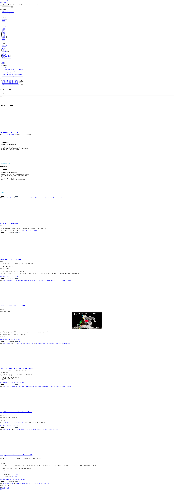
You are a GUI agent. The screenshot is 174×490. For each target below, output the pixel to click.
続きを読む (31, 230)
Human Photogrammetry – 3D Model (5, 163)
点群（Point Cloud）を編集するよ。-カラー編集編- (30, 331)
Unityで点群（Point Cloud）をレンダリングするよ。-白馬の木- (16, 412)
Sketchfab (2, 164)
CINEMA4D (4, 46)
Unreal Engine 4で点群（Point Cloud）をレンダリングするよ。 (12, 71)
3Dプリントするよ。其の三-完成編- (8, 13)
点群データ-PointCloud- (6, 56)
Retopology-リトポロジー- (6, 55)
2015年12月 (4, 36)
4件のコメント (60, 343)
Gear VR (3, 47)
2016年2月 (3, 34)
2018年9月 (3, 27)
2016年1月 (3, 35)
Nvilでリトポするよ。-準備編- (7, 72)
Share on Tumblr (16, 196)
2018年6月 (3, 29)
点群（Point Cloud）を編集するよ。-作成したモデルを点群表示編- (12, 74)
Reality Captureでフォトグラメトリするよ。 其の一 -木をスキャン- (12, 76)
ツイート (1, 85)
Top (0, 489)
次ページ (7, 487)
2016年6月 (3, 31)
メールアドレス (2, 93)
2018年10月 (4, 26)
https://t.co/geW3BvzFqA (15, 474)
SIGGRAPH (4, 52)
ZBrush (3, 50)
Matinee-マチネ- (4, 45)
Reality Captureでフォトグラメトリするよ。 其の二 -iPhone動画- (16, 455)
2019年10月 (4, 19)
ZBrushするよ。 (4, 51)
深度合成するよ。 (5, 11)
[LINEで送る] (23, 232)
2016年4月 (3, 32)
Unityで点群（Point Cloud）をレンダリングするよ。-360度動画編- (12, 69)
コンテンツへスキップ (4, 0)
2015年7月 (3, 38)
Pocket (19, 232)
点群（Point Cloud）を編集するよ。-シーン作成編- (10, 80)
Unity (3, 57)
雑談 (3, 63)
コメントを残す (55, 197)
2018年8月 (3, 28)
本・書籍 (3, 48)
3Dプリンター (44, 197)
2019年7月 (3, 20)
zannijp (2, 191)
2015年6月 (3, 39)
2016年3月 (3, 33)
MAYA (3, 53)
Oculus (3, 62)
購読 (1, 96)
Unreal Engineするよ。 (3, 2)
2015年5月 (3, 40)
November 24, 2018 (14, 476)
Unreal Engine (46, 343)
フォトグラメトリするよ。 (6, 58)
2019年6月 (3, 21)
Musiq (3, 49)
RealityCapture (4, 54)
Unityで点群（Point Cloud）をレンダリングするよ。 (10, 67)
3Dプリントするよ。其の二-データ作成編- (10, 259)
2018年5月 (3, 30)
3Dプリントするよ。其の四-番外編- (8, 12)
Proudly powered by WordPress (4, 488)
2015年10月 (4, 37)
